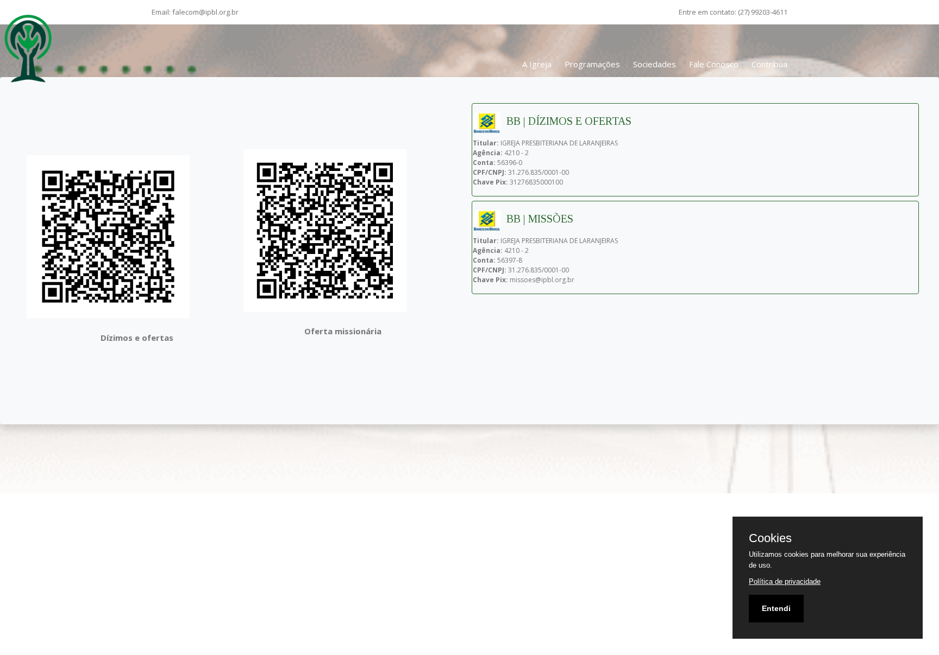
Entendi (776, 608)
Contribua (769, 64)
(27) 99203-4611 (762, 12)
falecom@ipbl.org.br (205, 12)
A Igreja (537, 64)
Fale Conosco (713, 64)
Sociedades (654, 64)
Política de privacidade (785, 581)
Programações (592, 64)
